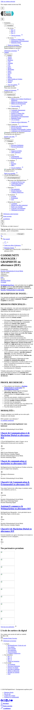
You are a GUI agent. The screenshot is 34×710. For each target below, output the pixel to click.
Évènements (14, 198)
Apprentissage (15, 156)
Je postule (3, 282)
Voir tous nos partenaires (7, 627)
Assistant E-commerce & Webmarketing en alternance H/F (16, 507)
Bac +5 (13, 33)
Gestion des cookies (9, 695)
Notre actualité (12, 648)
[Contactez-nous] (2, 236)
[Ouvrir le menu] (2, 19)
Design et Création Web (17, 39)
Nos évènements (12, 652)
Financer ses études (16, 151)
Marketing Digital (16, 42)
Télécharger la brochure (17, 210)
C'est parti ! (21, 234)
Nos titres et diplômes (14, 669)
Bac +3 (13, 31)
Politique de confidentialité (11, 697)
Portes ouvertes (7, 216)
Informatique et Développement (20, 41)
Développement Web (17, 115)
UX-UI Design (15, 119)
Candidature (6, 219)
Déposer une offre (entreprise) (19, 205)
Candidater (14, 203)
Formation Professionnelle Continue (21, 129)
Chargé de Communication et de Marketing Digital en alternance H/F (15, 435)
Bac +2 (13, 30)
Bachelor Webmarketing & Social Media (12, 271)
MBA (12, 165)
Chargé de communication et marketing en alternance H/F (14, 462)
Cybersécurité (15, 112)
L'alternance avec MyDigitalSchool (21, 131)
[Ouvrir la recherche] (2, 221)
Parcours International (17, 147)
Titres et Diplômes (16, 185)
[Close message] (2, 8)
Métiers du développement (18, 103)
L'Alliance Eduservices (14, 653)
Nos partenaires (15, 189)
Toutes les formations (13, 661)
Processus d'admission (17, 145)
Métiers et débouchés (13, 671)
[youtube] (11, 701)
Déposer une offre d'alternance (19, 126)
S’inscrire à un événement (18, 208)
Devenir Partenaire (16, 128)
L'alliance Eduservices (17, 192)
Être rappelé (6, 239)
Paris (2, 277)
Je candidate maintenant (7, 420)
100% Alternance (16, 152)
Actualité (13, 196)
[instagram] (4, 701)
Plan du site (7, 694)
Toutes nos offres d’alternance (12, 245)
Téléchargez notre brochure (10, 214)
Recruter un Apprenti (13, 672)
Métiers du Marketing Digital (19, 102)
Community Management (18, 110)
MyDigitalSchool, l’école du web (17, 645)
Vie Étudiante (11, 664)
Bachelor (13, 163)
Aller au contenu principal (8, 1)
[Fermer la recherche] (2, 224)
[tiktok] (9, 701)
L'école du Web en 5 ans (18, 182)
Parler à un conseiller (17, 207)
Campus (6, 52)
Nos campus (11, 647)
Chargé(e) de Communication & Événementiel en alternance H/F (15, 483)
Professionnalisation (16, 158)
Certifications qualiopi (17, 183)
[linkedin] (7, 701)
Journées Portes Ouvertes (10, 638)
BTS (12, 162)
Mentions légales (8, 692)
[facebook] (2, 701)
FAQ (12, 199)
